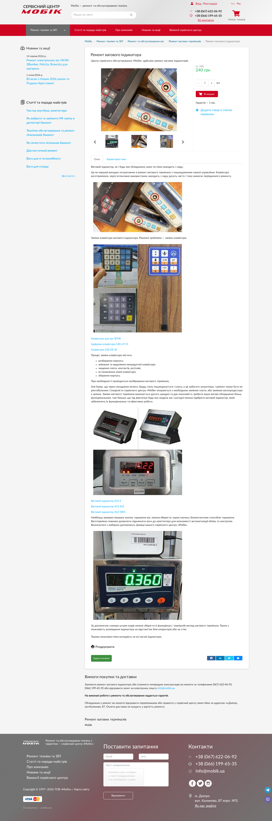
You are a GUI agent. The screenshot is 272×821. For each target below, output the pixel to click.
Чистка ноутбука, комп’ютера (46, 110)
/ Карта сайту (80, 789)
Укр (233, 3)
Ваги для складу (37, 166)
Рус (239, 3)
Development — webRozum (37, 808)
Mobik (88, 725)
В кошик (209, 94)
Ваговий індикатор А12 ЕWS (108, 512)
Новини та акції (151, 30)
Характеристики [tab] (116, 159)
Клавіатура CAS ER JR (104, 349)
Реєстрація (210, 3)
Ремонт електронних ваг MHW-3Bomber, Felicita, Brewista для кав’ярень (48, 64)
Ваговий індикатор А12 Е (106, 501)
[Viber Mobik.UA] (267, 799)
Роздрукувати (104, 646)
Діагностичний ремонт (42, 150)
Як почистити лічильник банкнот (48, 142)
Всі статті (67, 176)
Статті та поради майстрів (90, 30)
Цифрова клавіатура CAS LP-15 (109, 344)
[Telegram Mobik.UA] (267, 790)
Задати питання (101, 658)
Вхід (198, 3)
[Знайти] (131, 15)
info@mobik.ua (165, 688)
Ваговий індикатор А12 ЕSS (107, 506)
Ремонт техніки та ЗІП (44, 30)
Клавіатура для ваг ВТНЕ (106, 338)
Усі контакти (206, 20)
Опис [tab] (97, 159)
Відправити (118, 795)
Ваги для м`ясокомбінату (43, 158)
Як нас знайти (205, 806)
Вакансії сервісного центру (185, 30)
